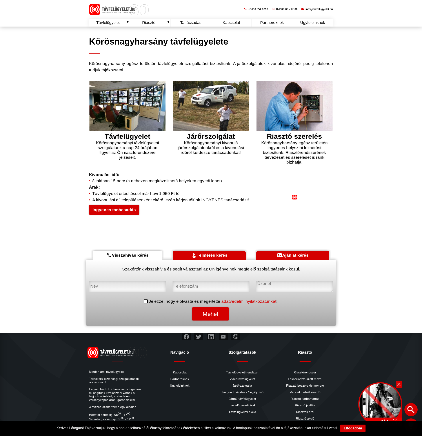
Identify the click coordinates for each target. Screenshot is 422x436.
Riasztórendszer (305, 372)
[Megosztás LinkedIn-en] (211, 336)
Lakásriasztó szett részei (305, 379)
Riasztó (148, 22)
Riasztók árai (305, 412)
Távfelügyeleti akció (242, 412)
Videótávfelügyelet (242, 379)
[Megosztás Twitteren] (198, 336)
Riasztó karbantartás (305, 398)
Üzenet (263, 283)
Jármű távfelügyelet (242, 398)
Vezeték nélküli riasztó (305, 392)
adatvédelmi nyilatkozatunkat (248, 301)
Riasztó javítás (305, 405)
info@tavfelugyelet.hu (317, 9)
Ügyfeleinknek (312, 22)
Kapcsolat (231, 22)
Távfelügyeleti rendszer (242, 372)
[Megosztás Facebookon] (186, 336)
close (399, 384)
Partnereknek (272, 22)
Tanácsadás (190, 22)
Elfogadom (353, 428)
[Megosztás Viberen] (235, 336)
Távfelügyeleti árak (242, 405)
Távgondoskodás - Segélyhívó (242, 392)
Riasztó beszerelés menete (305, 385)
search (411, 409)
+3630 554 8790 (256, 9)
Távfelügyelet (108, 22)
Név (93, 283)
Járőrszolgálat (242, 385)
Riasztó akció (305, 418)
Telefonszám (185, 283)
